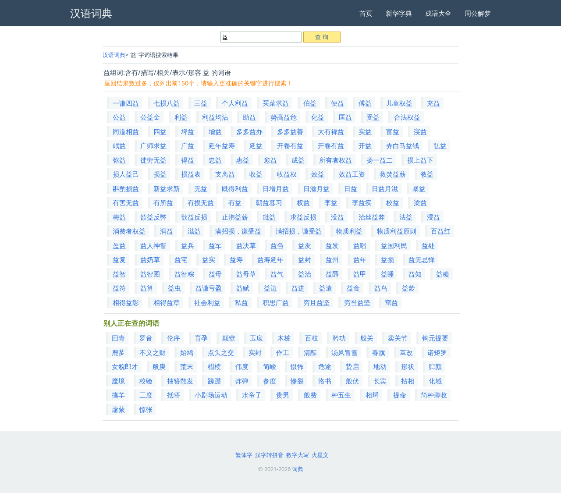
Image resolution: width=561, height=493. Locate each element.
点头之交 (221, 352)
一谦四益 (126, 103)
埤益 (187, 131)
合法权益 (407, 117)
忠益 (215, 160)
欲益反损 (194, 217)
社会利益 (207, 302)
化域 (435, 380)
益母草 (246, 274)
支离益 (225, 174)
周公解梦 (478, 13)
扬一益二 (379, 160)
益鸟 (380, 288)
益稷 (442, 274)
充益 (433, 103)
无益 (200, 188)
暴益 (419, 188)
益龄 (408, 288)
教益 (426, 174)
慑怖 (297, 366)
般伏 (352, 380)
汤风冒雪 (344, 352)
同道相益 (126, 131)
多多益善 (290, 131)
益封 (304, 259)
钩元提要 (435, 337)
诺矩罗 (437, 352)
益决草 (246, 245)
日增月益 (276, 188)
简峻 (269, 366)
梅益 (119, 217)
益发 (332, 245)
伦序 (173, 337)
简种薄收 (434, 394)
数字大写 (297, 455)
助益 (249, 117)
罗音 (146, 337)
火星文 (320, 455)
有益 (234, 202)
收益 (256, 174)
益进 (298, 288)
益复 (119, 259)
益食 (353, 288)
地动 (380, 366)
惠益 (242, 160)
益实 (208, 259)
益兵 (187, 245)
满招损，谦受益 (238, 231)
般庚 (159, 366)
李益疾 (362, 202)
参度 (269, 380)
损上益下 (420, 160)
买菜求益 (276, 103)
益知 (415, 274)
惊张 (146, 409)
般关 (366, 337)
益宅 (181, 259)
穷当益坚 (357, 302)
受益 (373, 117)
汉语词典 (114, 55)
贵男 (282, 394)
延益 (256, 145)
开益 (365, 145)
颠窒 (228, 337)
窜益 (391, 302)
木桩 (284, 337)
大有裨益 (331, 131)
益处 (428, 245)
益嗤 (359, 245)
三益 (200, 103)
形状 (407, 366)
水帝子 (252, 394)
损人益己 (126, 174)
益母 (215, 274)
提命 (399, 394)
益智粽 (184, 274)
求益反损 (303, 217)
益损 (387, 259)
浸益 (433, 217)
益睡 (387, 274)
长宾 (380, 380)
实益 (365, 131)
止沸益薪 (235, 217)
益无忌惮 (421, 259)
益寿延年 (270, 259)
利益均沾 (215, 117)
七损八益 (166, 103)
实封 (255, 352)
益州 (332, 259)
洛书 (324, 380)
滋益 (194, 231)
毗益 (269, 217)
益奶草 (150, 259)
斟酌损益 (126, 188)
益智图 (150, 274)
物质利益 (349, 231)
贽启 (352, 366)
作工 (282, 352)
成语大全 (438, 13)
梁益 (420, 202)
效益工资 (352, 174)
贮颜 (435, 366)
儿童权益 (399, 103)
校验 (146, 380)
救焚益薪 (393, 174)
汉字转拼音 (269, 455)
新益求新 (166, 188)
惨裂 (297, 380)
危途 (324, 366)
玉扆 (256, 337)
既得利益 (235, 188)
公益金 (150, 117)
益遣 (325, 288)
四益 (160, 131)
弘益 (440, 145)
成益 (298, 160)
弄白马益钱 (402, 145)
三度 (146, 394)
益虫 (174, 288)
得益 (187, 160)
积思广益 (276, 302)
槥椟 (214, 366)
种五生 (341, 394)
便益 (337, 103)
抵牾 (173, 394)
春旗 (378, 352)
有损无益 (201, 202)
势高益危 (283, 117)
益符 (119, 288)
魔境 (118, 380)
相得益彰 (126, 302)
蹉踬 (214, 380)
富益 (392, 131)
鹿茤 (118, 352)
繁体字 (243, 455)
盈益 (119, 245)
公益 (119, 117)
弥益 (119, 160)
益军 (215, 245)
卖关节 (398, 337)
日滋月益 (316, 188)
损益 (160, 174)
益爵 (332, 274)
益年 (359, 259)
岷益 (119, 145)
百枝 (311, 337)
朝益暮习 (269, 202)
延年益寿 (222, 145)
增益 (215, 131)
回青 (118, 337)
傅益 (365, 103)
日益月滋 (385, 188)
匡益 (345, 117)
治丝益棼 (372, 217)
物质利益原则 (396, 231)
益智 (119, 274)
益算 (146, 288)
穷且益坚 (316, 302)
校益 (392, 202)
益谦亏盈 (208, 288)
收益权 (287, 174)
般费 (310, 394)
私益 (241, 302)
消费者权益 (129, 231)
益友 (304, 245)
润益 (166, 231)
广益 (187, 145)
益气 (277, 274)
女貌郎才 (125, 366)
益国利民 (394, 245)
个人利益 (235, 103)
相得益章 (166, 302)
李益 (330, 202)
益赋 (242, 288)
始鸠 (186, 352)
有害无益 (126, 202)
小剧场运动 (211, 394)
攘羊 (118, 394)
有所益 (163, 202)
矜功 (339, 337)
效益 (317, 174)
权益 (303, 202)
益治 (304, 274)
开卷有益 (290, 145)
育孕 (201, 337)
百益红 (441, 231)
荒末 (186, 366)
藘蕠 (118, 409)
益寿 (236, 259)
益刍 (277, 245)
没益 (337, 217)
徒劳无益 (153, 160)
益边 (270, 288)
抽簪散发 (180, 380)
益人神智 (153, 245)
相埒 (372, 394)
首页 (366, 13)
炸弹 (242, 380)
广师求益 (153, 145)
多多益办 (249, 131)
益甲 (359, 274)
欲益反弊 (153, 217)
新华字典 (399, 13)
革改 (406, 352)
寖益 (420, 131)
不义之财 (152, 352)
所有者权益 (335, 160)
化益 (317, 117)
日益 (350, 188)
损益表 (191, 174)
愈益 (270, 160)
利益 (181, 117)
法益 (405, 217)
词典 (297, 469)
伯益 (309, 103)
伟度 (242, 366)
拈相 (407, 380)
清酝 (310, 352)
